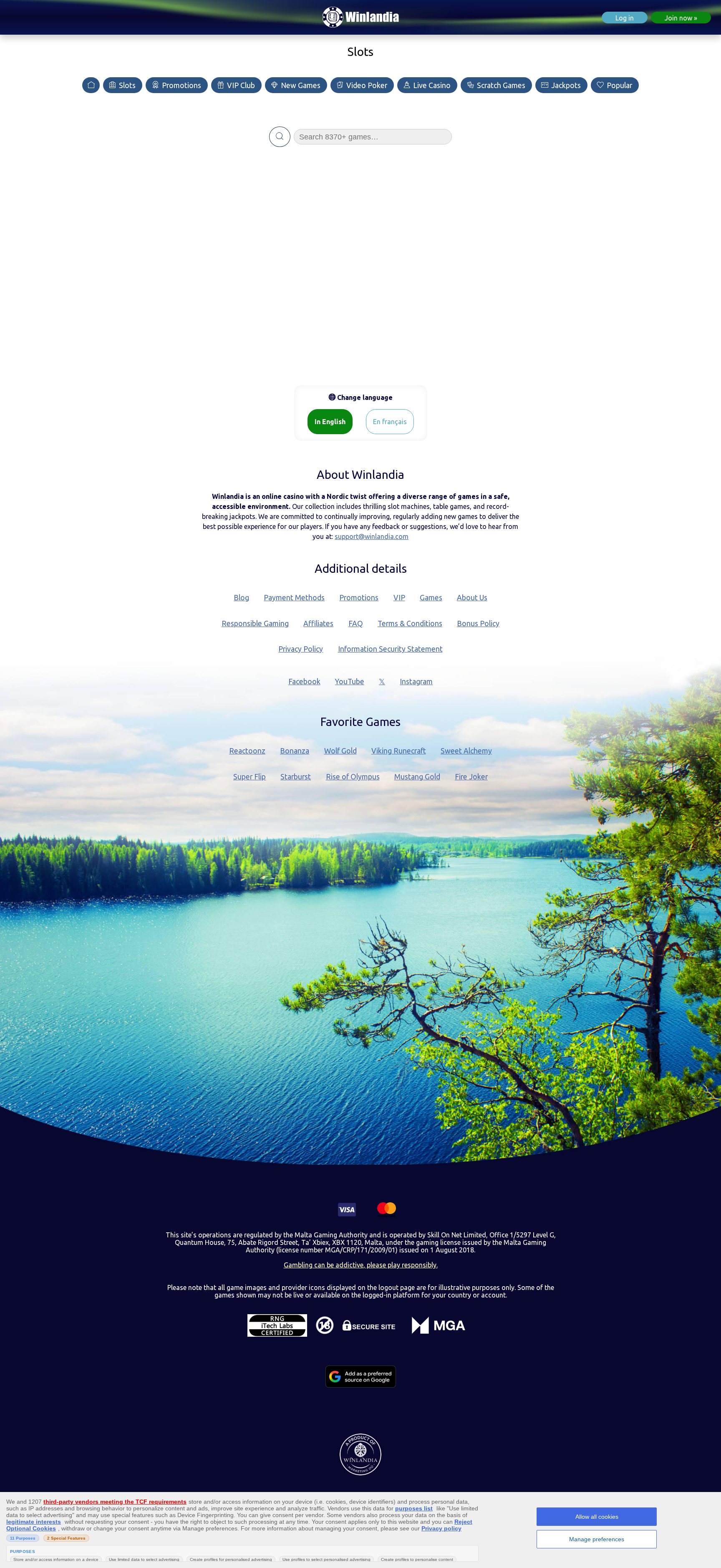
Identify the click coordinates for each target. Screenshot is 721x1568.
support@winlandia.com (371, 536)
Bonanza (294, 751)
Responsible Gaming (255, 623)
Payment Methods (294, 598)
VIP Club (240, 85)
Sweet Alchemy (466, 751)
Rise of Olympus (353, 777)
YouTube (349, 681)
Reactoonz (247, 751)
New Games (299, 85)
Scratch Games (500, 85)
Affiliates (318, 623)
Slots (126, 85)
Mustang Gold (417, 777)
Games (431, 598)
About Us (472, 598)
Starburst (295, 777)
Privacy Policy (300, 649)
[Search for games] (279, 136)
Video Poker (366, 85)
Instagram (416, 681)
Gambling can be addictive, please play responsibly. (361, 1265)
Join (678, 18)
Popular (618, 85)
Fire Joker (471, 777)
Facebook (304, 681)
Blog (241, 598)
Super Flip (249, 777)
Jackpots (565, 85)
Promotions (180, 85)
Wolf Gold (340, 751)
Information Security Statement (390, 649)
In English (330, 421)
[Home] (91, 85)
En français (390, 421)
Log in (624, 18)
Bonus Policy (478, 623)
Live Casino (431, 85)
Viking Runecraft (398, 751)
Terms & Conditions (410, 623)
